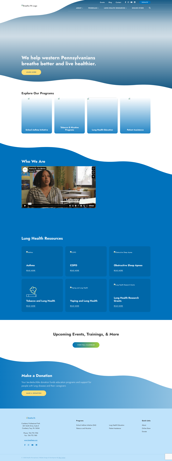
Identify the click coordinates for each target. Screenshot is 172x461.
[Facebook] (125, 2)
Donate (145, 2)
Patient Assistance (115, 428)
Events (102, 2)
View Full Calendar (86, 345)
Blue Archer (62, 458)
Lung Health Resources (114, 8)
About (79, 8)
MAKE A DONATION (33, 393)
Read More (30, 270)
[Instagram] (128, 2)
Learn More (31, 72)
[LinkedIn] (134, 2)
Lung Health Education (116, 425)
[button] (82, 8)
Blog (110, 2)
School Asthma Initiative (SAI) (86, 425)
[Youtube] (131, 2)
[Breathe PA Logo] (36, 5)
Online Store (138, 8)
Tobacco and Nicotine (83, 428)
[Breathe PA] (30, 418)
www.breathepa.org (30, 440)
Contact (118, 2)
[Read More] (37, 115)
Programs (92, 8)
